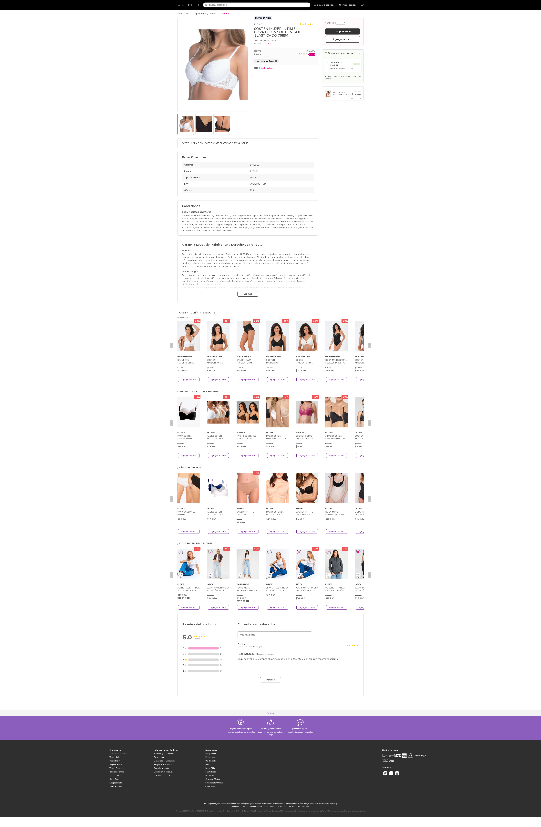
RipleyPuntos (210, 753)
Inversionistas (115, 775)
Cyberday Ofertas (212, 779)
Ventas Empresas (116, 768)
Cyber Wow (210, 786)
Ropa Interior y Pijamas (204, 13)
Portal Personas (116, 786)
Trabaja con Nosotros (118, 753)
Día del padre (210, 761)
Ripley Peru (114, 779)
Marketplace (210, 757)
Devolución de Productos (164, 772)
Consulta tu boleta (161, 768)
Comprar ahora (343, 31)
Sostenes (225, 13)
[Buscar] (206, 5)
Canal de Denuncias (162, 775)
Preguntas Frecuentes (163, 764)
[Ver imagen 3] (221, 124)
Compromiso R (115, 783)
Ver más (248, 294)
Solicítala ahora (266, 68)
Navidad (208, 764)
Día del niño (210, 775)
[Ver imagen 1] (185, 124)
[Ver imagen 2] (203, 124)
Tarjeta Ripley (115, 757)
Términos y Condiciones (164, 753)
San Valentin (210, 772)
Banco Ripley (114, 761)
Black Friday (210, 768)
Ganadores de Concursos (164, 761)
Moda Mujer (183, 13)
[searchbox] (259, 5)
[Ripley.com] (191, 5)
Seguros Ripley (115, 764)
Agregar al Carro (188, 379)
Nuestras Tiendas (116, 772)
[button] (362, 5)
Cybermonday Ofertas (214, 783)
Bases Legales (160, 757)
